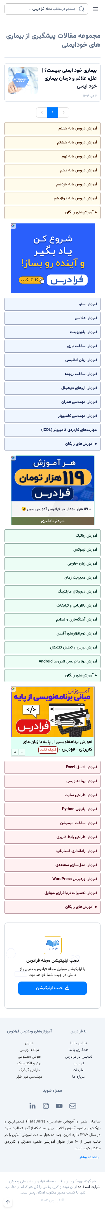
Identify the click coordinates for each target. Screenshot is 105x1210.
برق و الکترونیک (29, 1063)
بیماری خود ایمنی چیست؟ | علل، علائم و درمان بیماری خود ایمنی (69, 78)
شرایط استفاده (89, 1187)
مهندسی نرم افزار (29, 1077)
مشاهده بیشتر (89, 1157)
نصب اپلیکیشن (50, 988)
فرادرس (78, 1063)
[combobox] (43, 9)
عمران (29, 1043)
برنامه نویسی (29, 1050)
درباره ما (78, 1077)
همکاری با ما (78, 1050)
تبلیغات (78, 1070)
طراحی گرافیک (29, 1070)
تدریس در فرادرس (78, 1057)
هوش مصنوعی (29, 1057)
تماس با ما (78, 1043)
